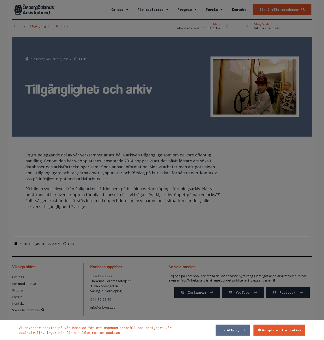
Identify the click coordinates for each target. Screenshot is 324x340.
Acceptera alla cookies (281, 330)
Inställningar (231, 330)
